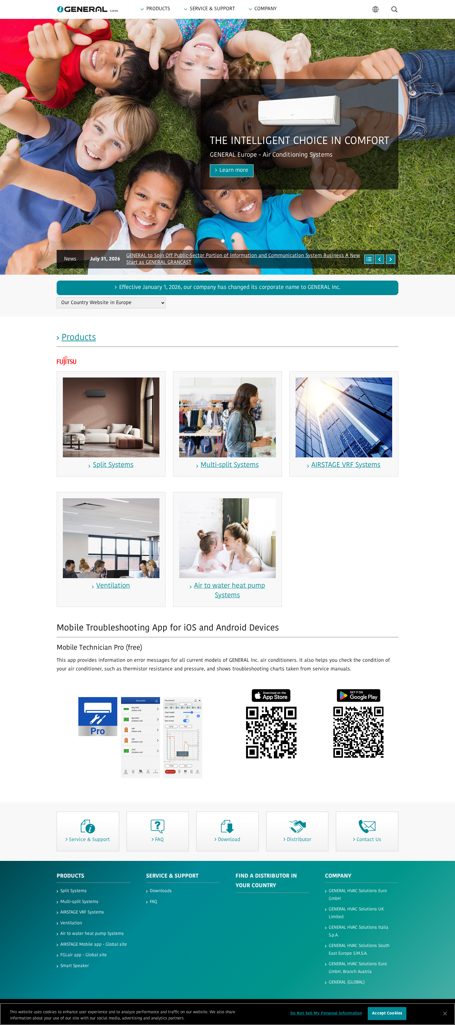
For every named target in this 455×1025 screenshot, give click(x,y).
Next (439, 147)
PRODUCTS (70, 876)
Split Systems (73, 891)
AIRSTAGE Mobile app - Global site (93, 944)
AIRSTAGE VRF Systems (82, 912)
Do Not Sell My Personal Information (326, 1013)
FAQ (153, 902)
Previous (15, 147)
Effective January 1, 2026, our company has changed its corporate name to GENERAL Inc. (229, 287)
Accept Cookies (387, 1013)
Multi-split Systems (79, 902)
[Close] (445, 1013)
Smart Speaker (74, 966)
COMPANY (338, 876)
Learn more (64, 170)
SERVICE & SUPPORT (172, 876)
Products (79, 338)
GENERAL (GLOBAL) (347, 982)
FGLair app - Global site (83, 955)
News (70, 259)
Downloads (161, 891)
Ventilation (71, 923)
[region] (227, 1014)
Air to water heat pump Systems (92, 933)
